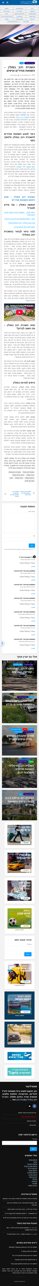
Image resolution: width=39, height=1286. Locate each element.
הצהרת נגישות (31, 1121)
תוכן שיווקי (32, 1125)
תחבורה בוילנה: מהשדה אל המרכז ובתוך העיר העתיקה (20, 1198)
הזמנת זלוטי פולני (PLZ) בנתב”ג (24, 227)
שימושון (6, 8)
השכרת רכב (19, 11)
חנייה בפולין (30, 475)
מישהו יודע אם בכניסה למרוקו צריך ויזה (24, 1255)
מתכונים (34, 1181)
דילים (32, 8)
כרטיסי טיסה (7, 11)
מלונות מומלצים (32, 13)
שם (34, 535)
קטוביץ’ (18, 167)
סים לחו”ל (32, 19)
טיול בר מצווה (32, 1185)
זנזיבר (35, 1162)
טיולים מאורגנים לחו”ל (13, 21)
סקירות (34, 1183)
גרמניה (31, 697)
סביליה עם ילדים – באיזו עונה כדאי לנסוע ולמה (22, 1209)
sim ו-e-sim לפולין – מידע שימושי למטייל (21, 223)
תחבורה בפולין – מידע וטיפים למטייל (18, 1234)
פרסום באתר (33, 1160)
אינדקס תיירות (32, 1168)
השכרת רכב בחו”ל (22, 117)
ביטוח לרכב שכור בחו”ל (6, 16)
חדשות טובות (33, 1170)
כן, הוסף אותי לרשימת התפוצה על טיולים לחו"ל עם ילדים (18, 549)
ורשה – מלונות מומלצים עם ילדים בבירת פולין (20, 219)
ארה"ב (24, 729)
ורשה (33, 167)
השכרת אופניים (19, 19)
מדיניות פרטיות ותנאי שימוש (27, 1112)
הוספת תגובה (14, 75)
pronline (16, 1281)
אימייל (29, 944)
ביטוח (6, 13)
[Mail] (30, 1106)
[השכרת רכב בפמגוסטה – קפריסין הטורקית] (19, 675)
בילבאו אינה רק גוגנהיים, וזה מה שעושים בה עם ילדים (20, 1218)
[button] (2, 643)
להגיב (33, 566)
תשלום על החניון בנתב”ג (29, 1251)
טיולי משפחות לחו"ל (26, 75)
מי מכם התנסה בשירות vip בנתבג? (26, 1259)
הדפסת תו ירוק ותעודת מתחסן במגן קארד (24, 1264)
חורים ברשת (33, 1177)
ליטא (20, 794)
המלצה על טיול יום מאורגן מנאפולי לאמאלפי (23, 1247)
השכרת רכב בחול (28, 472)
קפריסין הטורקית (18, 664)
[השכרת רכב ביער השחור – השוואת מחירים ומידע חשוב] (19, 708)
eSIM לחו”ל (26, 21)
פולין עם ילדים (29, 481)
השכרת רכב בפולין (15, 472)
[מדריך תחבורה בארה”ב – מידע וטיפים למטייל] (19, 740)
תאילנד (34, 1179)
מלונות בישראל (32, 1164)
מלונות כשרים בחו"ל (30, 1166)
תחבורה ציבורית (18, 731)
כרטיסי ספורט (32, 16)
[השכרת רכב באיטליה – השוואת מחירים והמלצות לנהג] (19, 772)
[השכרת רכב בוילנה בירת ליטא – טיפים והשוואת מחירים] (19, 805)
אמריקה (31, 729)
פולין (21, 63)
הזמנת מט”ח (19, 16)
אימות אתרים (33, 1175)
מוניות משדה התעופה (19, 13)
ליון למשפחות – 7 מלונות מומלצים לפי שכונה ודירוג (21, 1213)
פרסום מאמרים (32, 1172)
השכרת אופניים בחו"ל (16, 729)
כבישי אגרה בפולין (18, 475)
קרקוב (28, 167)
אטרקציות (32, 11)
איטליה (31, 761)
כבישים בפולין (29, 478)
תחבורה (6, 19)
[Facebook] (34, 1106)
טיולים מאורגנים (19, 8)
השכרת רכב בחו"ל (29, 63)
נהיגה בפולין (19, 478)
